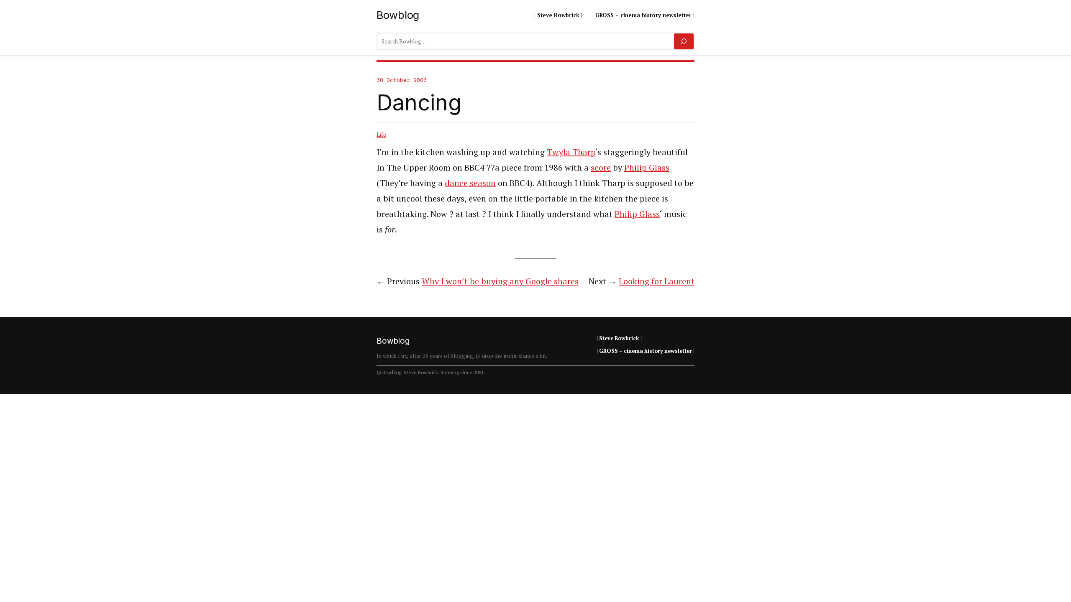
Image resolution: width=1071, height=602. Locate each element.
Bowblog (398, 14)
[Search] (684, 41)
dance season (470, 183)
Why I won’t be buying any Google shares (500, 281)
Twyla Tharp (571, 152)
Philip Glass (646, 167)
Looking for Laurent (656, 281)
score (601, 167)
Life (381, 134)
